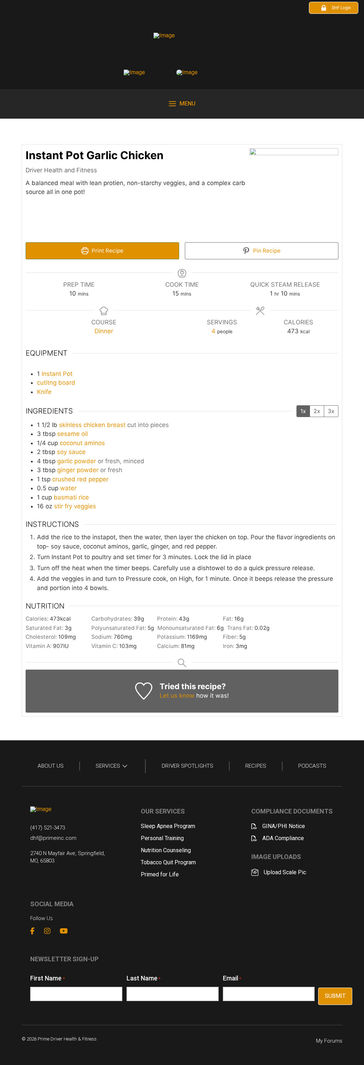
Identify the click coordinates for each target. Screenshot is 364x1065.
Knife (44, 391)
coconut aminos (82, 443)
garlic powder (76, 461)
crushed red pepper (80, 479)
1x (303, 411)
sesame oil (72, 433)
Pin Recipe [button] (266, 250)
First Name (47, 978)
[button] (182, 103)
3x (331, 411)
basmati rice (71, 497)
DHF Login (341, 7)
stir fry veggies (75, 506)
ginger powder (77, 470)
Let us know (177, 695)
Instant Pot (57, 373)
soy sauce (71, 451)
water (68, 488)
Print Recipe (106, 250)
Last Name (144, 978)
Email (232, 978)
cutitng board (56, 382)
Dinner (104, 331)
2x (317, 411)
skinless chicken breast (92, 424)
